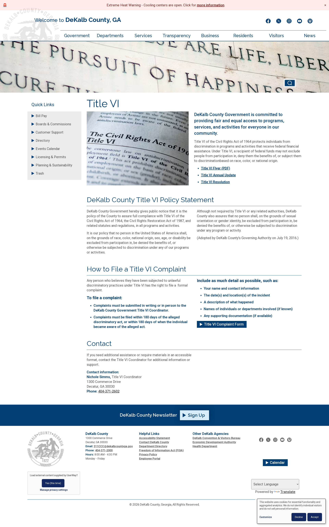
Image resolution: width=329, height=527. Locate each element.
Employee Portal (149, 458)
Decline (299, 517)
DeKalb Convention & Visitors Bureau (216, 438)
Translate (287, 492)
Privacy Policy (148, 454)
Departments (110, 35)
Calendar (277, 462)
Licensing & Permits (51, 157)
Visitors (276, 35)
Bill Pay (41, 116)
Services (143, 35)
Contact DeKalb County (154, 442)
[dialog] (291, 511)
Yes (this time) (53, 483)
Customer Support (49, 132)
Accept (315, 517)
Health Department (205, 446)
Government (77, 35)
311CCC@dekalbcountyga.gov (113, 446)
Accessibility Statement (154, 438)
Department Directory (153, 446)
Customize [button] (265, 517)
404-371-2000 (104, 450)
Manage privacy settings (54, 489)
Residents (243, 35)
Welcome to (77, 19)
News (309, 35)
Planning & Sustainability (54, 165)
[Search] (289, 83)
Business (210, 35)
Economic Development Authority (214, 442)
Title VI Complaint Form (224, 324)
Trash (40, 173)
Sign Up (196, 415)
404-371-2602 (108, 391)
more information (210, 5)
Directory (43, 140)
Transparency (177, 35)
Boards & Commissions (53, 124)
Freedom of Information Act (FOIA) (161, 450)
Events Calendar (48, 149)
